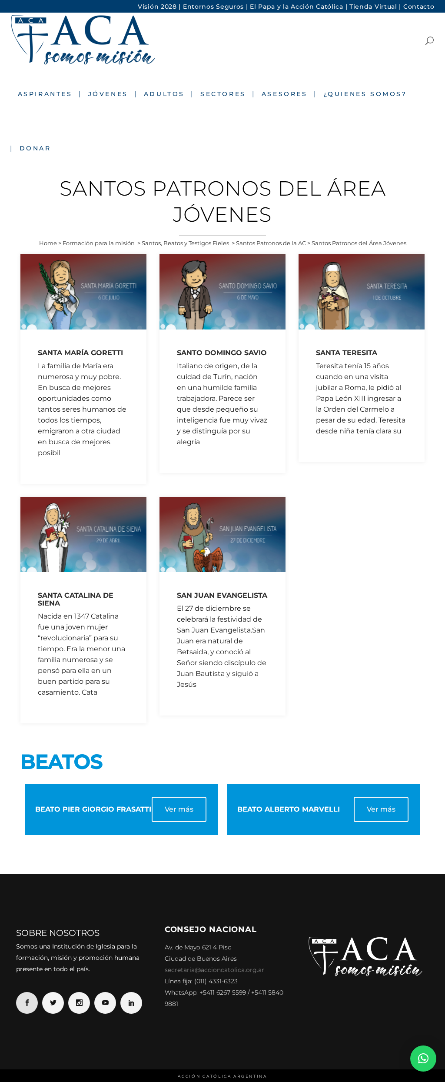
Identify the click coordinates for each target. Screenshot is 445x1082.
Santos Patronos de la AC (271, 243)
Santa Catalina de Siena (75, 599)
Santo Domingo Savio (222, 353)
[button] (423, 1058)
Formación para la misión (99, 243)
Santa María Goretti (80, 353)
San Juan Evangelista (222, 595)
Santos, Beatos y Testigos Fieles (185, 243)
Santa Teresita (346, 353)
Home (48, 243)
